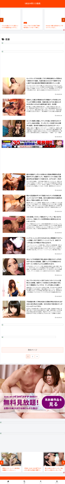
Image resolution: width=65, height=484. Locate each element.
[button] (60, 326)
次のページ (32, 349)
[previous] (1, 20)
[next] (63, 20)
